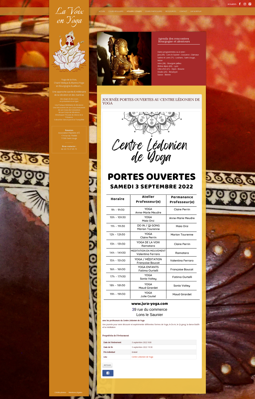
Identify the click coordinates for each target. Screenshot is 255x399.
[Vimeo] (249, 3)
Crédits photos (60, 392)
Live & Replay (195, 11)
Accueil (102, 11)
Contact (183, 11)
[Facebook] (239, 3)
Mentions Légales (75, 392)
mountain (124, 59)
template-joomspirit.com (254, 389)
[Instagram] (244, 3)
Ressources (170, 11)
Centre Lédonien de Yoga (142, 357)
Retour (107, 365)
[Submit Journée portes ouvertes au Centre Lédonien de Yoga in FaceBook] (107, 373)
